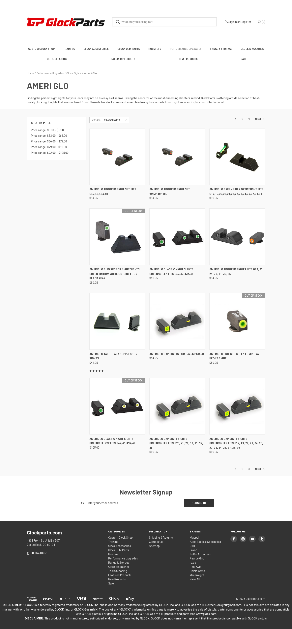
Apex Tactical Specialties (205, 541)
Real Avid (195, 566)
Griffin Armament (201, 554)
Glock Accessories (96, 48)
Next (258, 119)
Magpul (194, 537)
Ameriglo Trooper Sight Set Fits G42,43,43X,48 (112, 192)
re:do (193, 562)
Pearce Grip (197, 558)
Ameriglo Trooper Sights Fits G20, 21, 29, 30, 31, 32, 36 (236, 272)
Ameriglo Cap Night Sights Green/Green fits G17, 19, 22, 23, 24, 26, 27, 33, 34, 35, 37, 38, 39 (236, 443)
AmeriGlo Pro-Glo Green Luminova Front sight (234, 356)
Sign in (232, 21)
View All (195, 579)
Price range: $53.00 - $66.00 (49, 135)
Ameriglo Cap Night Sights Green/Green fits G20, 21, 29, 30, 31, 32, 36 (176, 443)
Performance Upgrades (185, 48)
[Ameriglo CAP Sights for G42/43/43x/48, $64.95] (177, 321)
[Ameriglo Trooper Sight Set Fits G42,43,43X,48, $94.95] (117, 156)
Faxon (193, 550)
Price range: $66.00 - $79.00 (49, 141)
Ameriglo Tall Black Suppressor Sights (113, 356)
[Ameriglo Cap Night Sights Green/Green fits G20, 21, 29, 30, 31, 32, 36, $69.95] (177, 406)
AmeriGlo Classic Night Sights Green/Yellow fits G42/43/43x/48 (112, 441)
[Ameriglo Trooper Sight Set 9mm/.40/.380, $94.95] (177, 156)
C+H (192, 546)
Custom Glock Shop (41, 48)
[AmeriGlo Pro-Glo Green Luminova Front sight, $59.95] (237, 321)
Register (246, 21)
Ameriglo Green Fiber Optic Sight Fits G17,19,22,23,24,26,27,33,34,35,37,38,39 (236, 192)
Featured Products (122, 59)
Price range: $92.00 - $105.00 (50, 153)
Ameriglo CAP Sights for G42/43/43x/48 (177, 354)
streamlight (197, 575)
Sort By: (96, 119)
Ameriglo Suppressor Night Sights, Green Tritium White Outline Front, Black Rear (114, 274)
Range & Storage (221, 48)
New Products (188, 59)
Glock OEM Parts (128, 48)
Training (69, 48)
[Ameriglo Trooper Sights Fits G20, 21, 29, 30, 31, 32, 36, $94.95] (237, 236)
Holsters (154, 48)
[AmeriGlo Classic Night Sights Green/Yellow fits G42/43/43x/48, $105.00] (117, 406)
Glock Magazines (252, 48)
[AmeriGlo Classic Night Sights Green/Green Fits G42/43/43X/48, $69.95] (177, 236)
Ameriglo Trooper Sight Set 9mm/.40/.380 (169, 192)
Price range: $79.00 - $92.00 (49, 147)
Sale (244, 59)
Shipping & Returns (161, 537)
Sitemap (154, 546)
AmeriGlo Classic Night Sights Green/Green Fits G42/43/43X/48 (171, 272)
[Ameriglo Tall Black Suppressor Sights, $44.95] (117, 321)
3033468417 (38, 553)
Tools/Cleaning (56, 59)
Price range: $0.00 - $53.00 (48, 130)
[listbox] (115, 120)
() (263, 21)
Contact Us (156, 541)
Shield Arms (197, 571)
